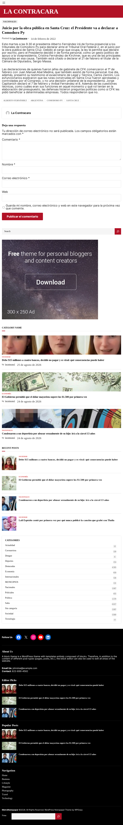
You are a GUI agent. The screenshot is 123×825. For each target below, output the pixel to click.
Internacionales (12, 577)
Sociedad (6, 357)
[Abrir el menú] (4, 3)
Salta (7, 603)
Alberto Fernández (15, 100)
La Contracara (31, 11)
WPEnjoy (79, 810)
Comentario (11, 139)
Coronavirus (10, 550)
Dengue (8, 556)
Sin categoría (11, 608)
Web (5, 191)
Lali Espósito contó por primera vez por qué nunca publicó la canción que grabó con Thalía (66, 520)
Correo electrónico (16, 178)
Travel (5, 794)
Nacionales (9, 22)
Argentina (37, 100)
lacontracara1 (10, 364)
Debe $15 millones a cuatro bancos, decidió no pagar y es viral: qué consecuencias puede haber (53, 360)
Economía (6, 394)
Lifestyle (6, 783)
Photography (7, 790)
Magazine (6, 787)
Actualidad (10, 545)
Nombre (8, 164)
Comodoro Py (55, 100)
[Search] (118, 231)
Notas (4, 815)
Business (6, 779)
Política (8, 598)
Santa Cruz (72, 100)
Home (4, 775)
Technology (7, 798)
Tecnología (10, 619)
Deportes (9, 561)
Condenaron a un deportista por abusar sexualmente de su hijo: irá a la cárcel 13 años (48, 433)
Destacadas (10, 566)
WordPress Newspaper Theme (58, 810)
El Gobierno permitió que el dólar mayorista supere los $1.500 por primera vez (44, 397)
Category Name (12, 328)
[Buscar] (58, 816)
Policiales (9, 592)
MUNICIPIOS (11, 582)
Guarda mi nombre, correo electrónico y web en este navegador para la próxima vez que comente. (63, 207)
